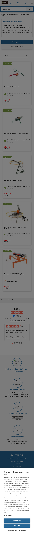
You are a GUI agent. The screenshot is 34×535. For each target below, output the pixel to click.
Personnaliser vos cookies (17, 530)
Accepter (17, 520)
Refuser (17, 525)
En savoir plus (8, 515)
